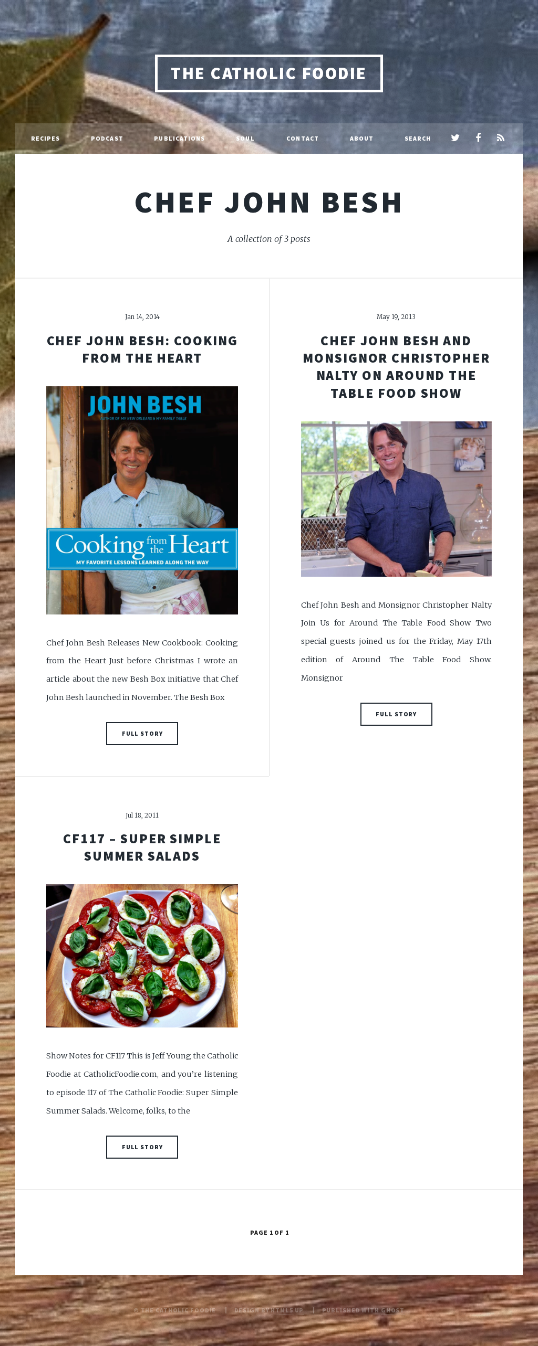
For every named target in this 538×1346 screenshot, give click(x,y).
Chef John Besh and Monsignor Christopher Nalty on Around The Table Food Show (396, 366)
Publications (179, 138)
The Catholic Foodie (269, 73)
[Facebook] (478, 138)
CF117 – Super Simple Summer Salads (142, 847)
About (362, 138)
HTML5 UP (287, 1310)
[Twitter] (455, 138)
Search (418, 138)
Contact (302, 138)
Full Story (142, 733)
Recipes (45, 138)
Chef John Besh (269, 201)
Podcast (107, 138)
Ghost (393, 1310)
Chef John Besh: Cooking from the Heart (142, 349)
